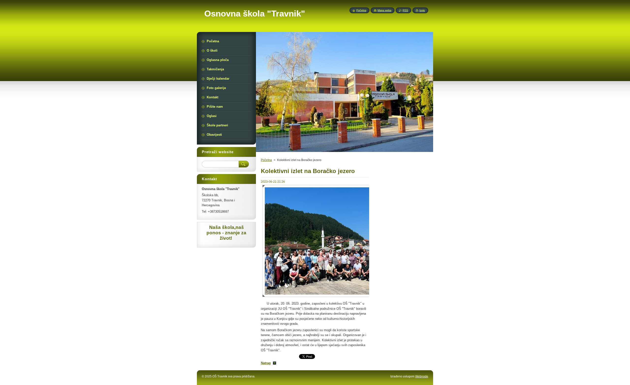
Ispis (422, 10)
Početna (266, 160)
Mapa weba (384, 10)
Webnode (421, 376)
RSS (405, 10)
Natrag (266, 363)
